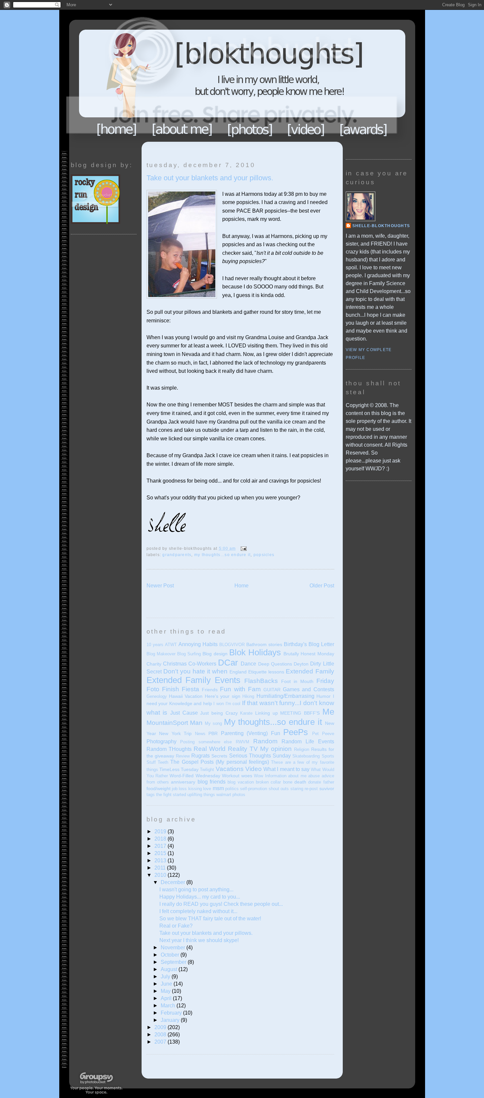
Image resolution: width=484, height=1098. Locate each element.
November (173, 947)
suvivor (326, 788)
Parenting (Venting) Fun (250, 733)
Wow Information (270, 775)
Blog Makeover (161, 653)
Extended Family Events (194, 680)
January (171, 1020)
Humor (323, 696)
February (172, 1013)
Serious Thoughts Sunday (260, 755)
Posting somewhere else (206, 741)
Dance (248, 664)
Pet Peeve (323, 733)
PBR (213, 733)
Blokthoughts (224, 80)
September (174, 962)
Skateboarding (306, 756)
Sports (328, 756)
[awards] (363, 129)
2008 (161, 1034)
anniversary (183, 782)
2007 (161, 1042)
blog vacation (241, 782)
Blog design (214, 653)
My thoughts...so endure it (222, 554)
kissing (195, 788)
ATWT (171, 644)
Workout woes (237, 775)
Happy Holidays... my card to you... (199, 897)
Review (183, 756)
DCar (228, 662)
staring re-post (304, 788)
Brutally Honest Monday (308, 653)
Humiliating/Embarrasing (285, 696)
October (170, 955)
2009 (161, 1027)
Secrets (219, 755)
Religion (301, 749)
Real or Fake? (176, 926)
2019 (161, 831)
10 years (155, 644)
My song (213, 723)
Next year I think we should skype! (199, 940)
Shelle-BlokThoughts (381, 225)
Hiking (248, 696)
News (200, 733)
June (167, 984)
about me (297, 775)
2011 (160, 868)
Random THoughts (169, 749)
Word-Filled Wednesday (195, 775)
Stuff (151, 762)
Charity (154, 664)
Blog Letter (321, 644)
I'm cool (233, 703)
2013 (161, 860)
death (300, 782)
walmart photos (230, 794)
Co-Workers (202, 664)
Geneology (157, 696)
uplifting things (201, 794)
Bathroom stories (264, 644)
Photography (161, 741)
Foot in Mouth (297, 681)
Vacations (230, 768)
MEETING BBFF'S (300, 713)
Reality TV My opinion (260, 748)
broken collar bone (274, 782)
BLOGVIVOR (232, 644)
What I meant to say (286, 769)
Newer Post (160, 585)
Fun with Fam (240, 689)
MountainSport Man (175, 722)
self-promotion (253, 788)
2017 (161, 846)
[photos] (250, 129)
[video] (306, 129)
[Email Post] (242, 548)
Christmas (175, 664)
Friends (210, 689)
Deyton (301, 664)
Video (253, 768)
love (207, 788)
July (166, 976)
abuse (314, 775)
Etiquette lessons (266, 671)
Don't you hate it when (195, 671)
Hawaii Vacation (185, 696)
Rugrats (200, 755)
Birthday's (295, 644)
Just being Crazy (218, 713)
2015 (161, 853)
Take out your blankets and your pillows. (210, 178)
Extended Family (310, 671)
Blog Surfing (189, 653)
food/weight (159, 788)
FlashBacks (261, 680)
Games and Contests (308, 689)
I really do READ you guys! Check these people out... (221, 904)
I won (218, 703)
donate (314, 782)
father (328, 782)
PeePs (295, 732)
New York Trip (175, 733)
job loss (179, 788)
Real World (210, 748)
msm (218, 788)
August (169, 969)
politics (232, 788)
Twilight (207, 769)
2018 (161, 839)
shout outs (279, 788)
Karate (246, 713)
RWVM (242, 741)
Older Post (321, 585)
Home (116, 129)
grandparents (176, 554)
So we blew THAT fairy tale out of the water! (210, 918)
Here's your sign (222, 696)
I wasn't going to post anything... (196, 889)
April (167, 998)
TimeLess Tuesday (179, 769)
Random (265, 741)
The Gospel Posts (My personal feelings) (219, 762)
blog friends (212, 782)
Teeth (163, 762)
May (166, 991)
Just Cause (184, 713)
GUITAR (272, 689)
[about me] (182, 129)
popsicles (264, 554)
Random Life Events (308, 741)
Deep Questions (275, 664)
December (173, 882)
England (238, 671)
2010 (161, 875)
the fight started (171, 794)
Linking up (266, 713)
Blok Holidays (255, 652)
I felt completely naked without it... (198, 911)
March (168, 1005)
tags (151, 794)
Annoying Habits (198, 644)
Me (328, 711)
